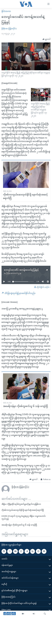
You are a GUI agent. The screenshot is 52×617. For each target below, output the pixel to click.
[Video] (23, 614)
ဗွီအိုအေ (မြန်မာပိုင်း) (9, 29)
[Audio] (34, 614)
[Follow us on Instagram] (21, 551)
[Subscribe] (44, 551)
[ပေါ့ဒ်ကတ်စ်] (38, 551)
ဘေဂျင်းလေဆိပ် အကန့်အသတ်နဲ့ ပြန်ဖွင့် (21, 270)
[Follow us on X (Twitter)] (9, 551)
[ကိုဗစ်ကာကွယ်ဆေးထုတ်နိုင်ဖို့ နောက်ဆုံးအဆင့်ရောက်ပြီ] (26, 175)
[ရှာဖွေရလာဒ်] (45, 614)
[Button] (46, 39)
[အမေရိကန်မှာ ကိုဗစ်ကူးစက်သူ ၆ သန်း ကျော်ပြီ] (26, 386)
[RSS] (32, 551)
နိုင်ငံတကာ (6, 11)
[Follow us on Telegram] (26, 551)
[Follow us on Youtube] (15, 551)
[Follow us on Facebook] (4, 551)
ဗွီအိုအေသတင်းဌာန (13, 273)
